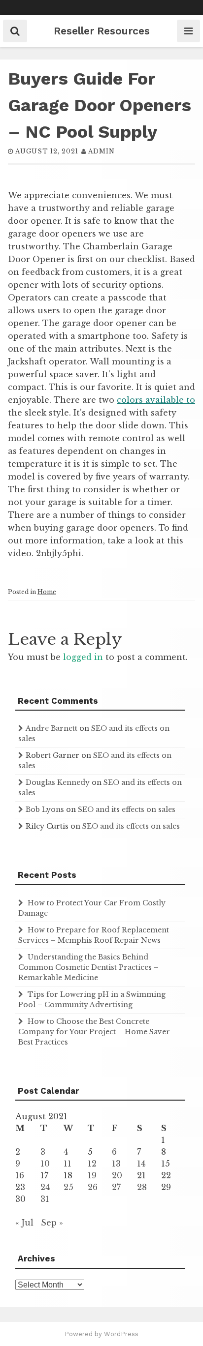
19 (92, 1175)
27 (116, 1187)
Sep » (52, 1222)
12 (92, 1163)
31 (44, 1199)
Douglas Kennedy (58, 782)
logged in (83, 657)
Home (46, 592)
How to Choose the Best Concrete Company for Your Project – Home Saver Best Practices (94, 1032)
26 (93, 1187)
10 (45, 1163)
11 (67, 1163)
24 (45, 1187)
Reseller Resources (102, 31)
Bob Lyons (45, 809)
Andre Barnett (51, 728)
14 (141, 1163)
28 (142, 1187)
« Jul (24, 1222)
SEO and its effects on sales (126, 809)
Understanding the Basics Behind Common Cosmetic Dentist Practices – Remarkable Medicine (88, 967)
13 (116, 1163)
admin (101, 151)
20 (117, 1175)
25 (68, 1187)
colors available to (156, 400)
